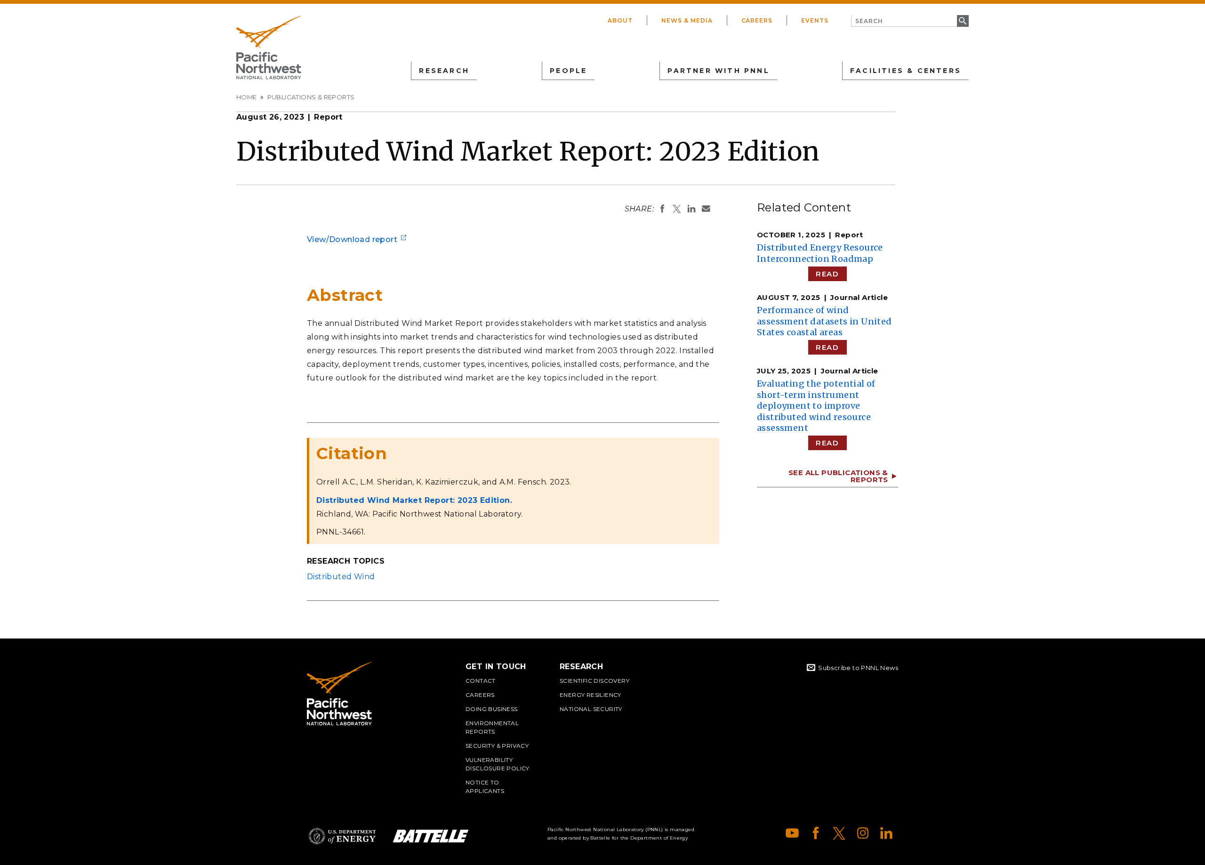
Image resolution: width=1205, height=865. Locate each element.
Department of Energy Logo (342, 836)
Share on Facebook (662, 208)
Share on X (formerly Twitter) (677, 208)
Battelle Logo (431, 836)
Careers (757, 20)
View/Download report (352, 239)
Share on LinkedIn (691, 208)
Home (246, 97)
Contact (481, 680)
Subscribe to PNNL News (858, 667)
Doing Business (492, 708)
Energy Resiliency (590, 694)
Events (814, 20)
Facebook (815, 833)
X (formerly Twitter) (839, 833)
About (620, 20)
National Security (591, 708)
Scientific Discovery (594, 680)
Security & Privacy (497, 745)
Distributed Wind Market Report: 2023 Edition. (414, 500)
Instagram (862, 833)
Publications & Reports (311, 97)
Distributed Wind (341, 576)
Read (827, 273)
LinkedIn (886, 833)
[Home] (268, 47)
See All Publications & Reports (838, 476)
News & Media (687, 20)
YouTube (792, 833)
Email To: (706, 208)
